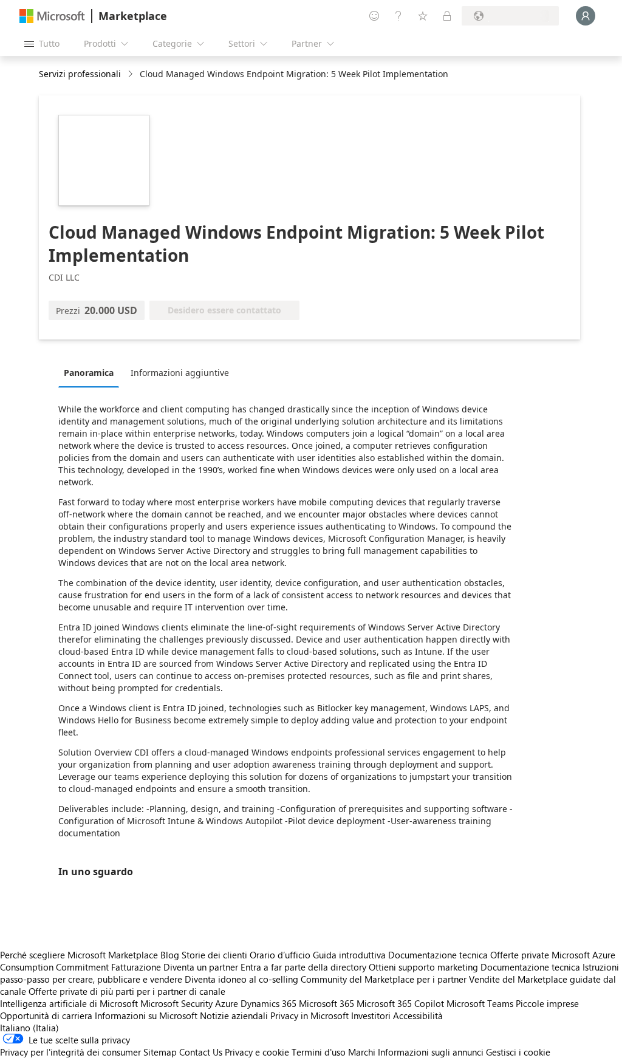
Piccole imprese (547, 1003)
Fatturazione (136, 967)
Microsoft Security (176, 1003)
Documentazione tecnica (438, 955)
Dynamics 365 (268, 1003)
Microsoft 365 (326, 1003)
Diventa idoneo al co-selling (241, 979)
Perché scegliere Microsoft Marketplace (79, 955)
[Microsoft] (52, 16)
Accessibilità (418, 1015)
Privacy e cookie (257, 1052)
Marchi (361, 1052)
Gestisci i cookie (518, 1052)
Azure (226, 1003)
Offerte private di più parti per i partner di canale (127, 991)
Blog (169, 955)
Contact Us (200, 1052)
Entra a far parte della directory (303, 967)
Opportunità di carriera (46, 1015)
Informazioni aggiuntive (180, 372)
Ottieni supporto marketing (423, 967)
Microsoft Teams (479, 1003)
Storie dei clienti (214, 955)
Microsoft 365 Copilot (400, 1003)
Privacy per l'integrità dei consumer (70, 1052)
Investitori (371, 1015)
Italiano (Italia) (29, 1028)
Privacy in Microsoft (309, 1015)
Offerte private (519, 955)
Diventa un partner (200, 967)
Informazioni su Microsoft (146, 1015)
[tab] (91, 372)
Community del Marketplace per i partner (383, 979)
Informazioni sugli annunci (431, 1052)
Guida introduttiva (349, 955)
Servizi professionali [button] (80, 74)
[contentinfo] (131, 74)
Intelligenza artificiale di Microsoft (69, 1003)
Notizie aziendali (234, 1015)
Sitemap (160, 1052)
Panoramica (89, 372)
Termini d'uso (319, 1052)
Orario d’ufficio (280, 955)
